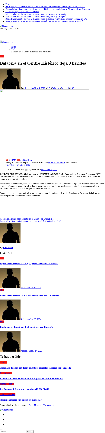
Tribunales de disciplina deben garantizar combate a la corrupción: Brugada (35, 368)
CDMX (3, 362)
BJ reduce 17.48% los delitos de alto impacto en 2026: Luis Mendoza (31, 378)
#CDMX (13, 160)
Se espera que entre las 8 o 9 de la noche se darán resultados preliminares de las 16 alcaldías (45, 6)
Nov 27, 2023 (36, 351)
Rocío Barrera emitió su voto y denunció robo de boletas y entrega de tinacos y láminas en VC (46, 19)
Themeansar (48, 405)
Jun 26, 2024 (35, 287)
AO (48, 88)
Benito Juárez (6, 373)
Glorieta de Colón (7, 394)
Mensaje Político (7, 384)
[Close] (1, 429)
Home (8, 4)
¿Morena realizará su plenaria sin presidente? (21, 400)
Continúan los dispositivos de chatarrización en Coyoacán (26, 327)
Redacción (29, 88)
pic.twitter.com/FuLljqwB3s (17, 165)
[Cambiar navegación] (1, 40)
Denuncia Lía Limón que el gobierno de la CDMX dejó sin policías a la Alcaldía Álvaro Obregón (47, 9)
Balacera (55, 88)
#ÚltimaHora (26, 160)
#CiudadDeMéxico (56, 162)
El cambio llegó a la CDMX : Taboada (22, 11)
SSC (2, 56)
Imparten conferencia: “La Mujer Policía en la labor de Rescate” (30, 295)
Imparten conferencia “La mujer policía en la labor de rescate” (29, 263)
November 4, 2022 (49, 169)
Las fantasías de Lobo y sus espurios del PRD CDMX (24, 389)
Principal (65, 88)
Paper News (34, 405)
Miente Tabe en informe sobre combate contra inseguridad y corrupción (36, 14)
